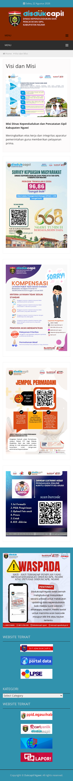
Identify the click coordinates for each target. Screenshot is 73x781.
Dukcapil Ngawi (32, 775)
